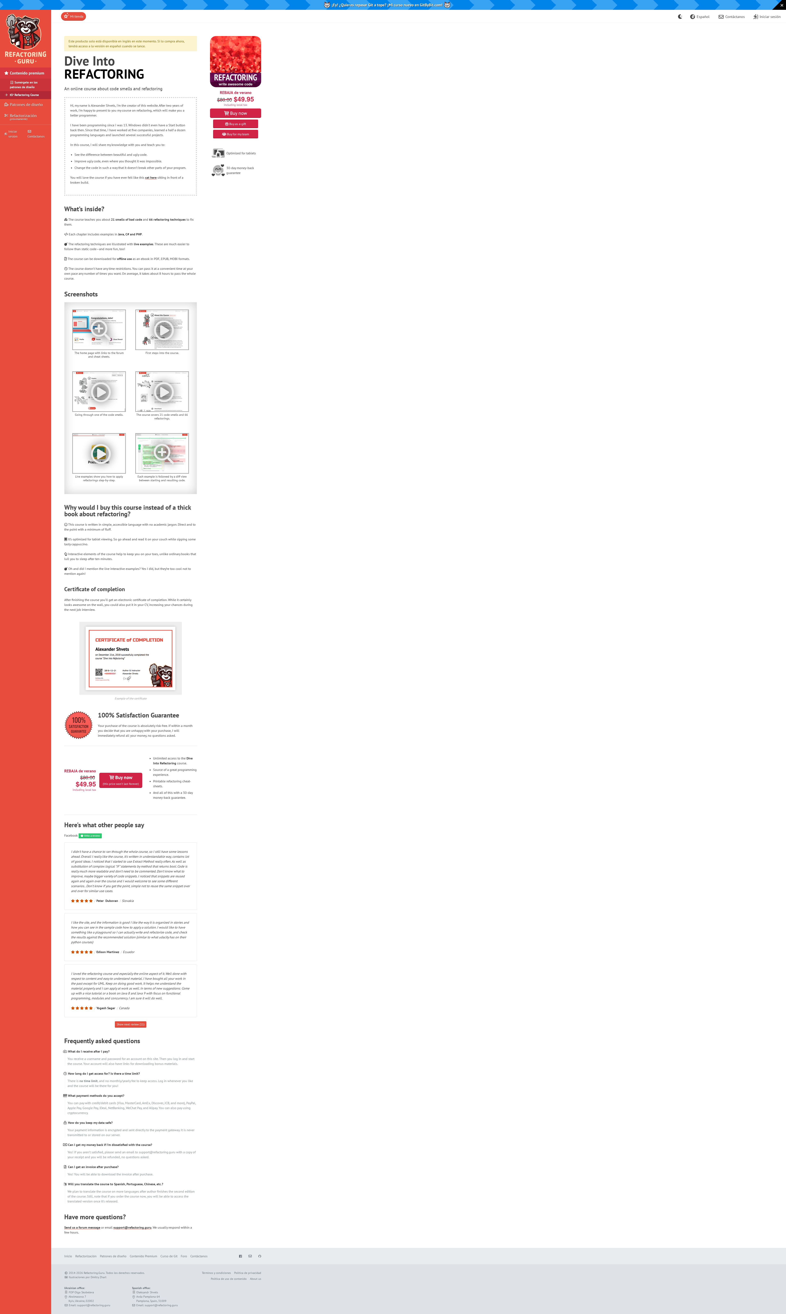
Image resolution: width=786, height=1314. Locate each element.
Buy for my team (237, 134)
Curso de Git (168, 1256)
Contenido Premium (143, 1256)
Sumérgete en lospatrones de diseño (23, 84)
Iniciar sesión (12, 133)
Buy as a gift (237, 124)
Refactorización (23, 117)
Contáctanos (36, 136)
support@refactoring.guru (132, 1227)
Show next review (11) (131, 1024)
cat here (151, 177)
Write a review (92, 835)
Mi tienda (76, 16)
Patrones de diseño (26, 104)
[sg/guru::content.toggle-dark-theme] (680, 16)
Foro (184, 1256)
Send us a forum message (82, 1227)
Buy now (121, 780)
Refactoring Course (26, 95)
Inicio (68, 1256)
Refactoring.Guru (94, 1273)
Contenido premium (26, 73)
